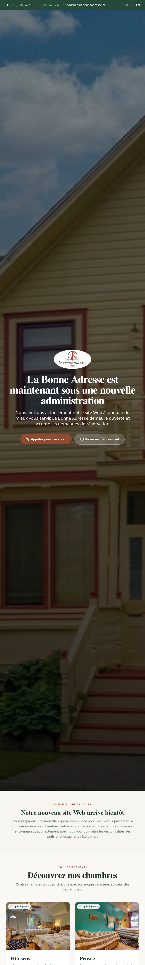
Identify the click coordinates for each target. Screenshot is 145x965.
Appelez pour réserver (48, 439)
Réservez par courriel (102, 439)
